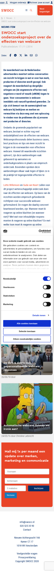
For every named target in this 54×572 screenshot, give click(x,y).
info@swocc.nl (27, 522)
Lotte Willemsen (11, 185)
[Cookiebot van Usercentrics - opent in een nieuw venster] (39, 231)
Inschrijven (38, 488)
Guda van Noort (30, 185)
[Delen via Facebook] (10, 55)
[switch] (47, 287)
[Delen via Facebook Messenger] (15, 55)
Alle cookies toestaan (27, 323)
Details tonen (39, 315)
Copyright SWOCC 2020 (27, 561)
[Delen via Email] (31, 55)
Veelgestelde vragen (27, 553)
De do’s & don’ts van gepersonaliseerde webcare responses (22, 366)
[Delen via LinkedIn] (26, 55)
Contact (27, 529)
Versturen (11, 495)
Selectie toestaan (27, 331)
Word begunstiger (45, 10)
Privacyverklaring (27, 557)
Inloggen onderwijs (18, 2)
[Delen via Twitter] (20, 55)
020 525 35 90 (27, 525)
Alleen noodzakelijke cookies (27, 339)
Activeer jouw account (40, 2)
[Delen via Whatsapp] (36, 55)
